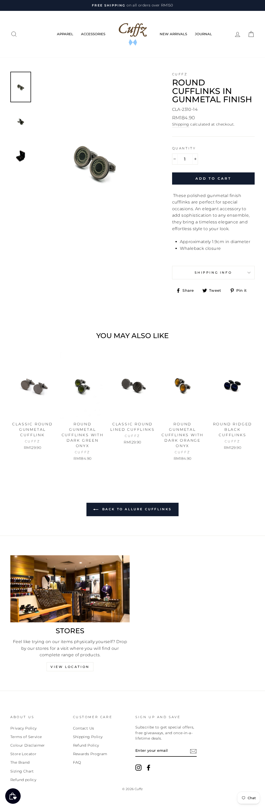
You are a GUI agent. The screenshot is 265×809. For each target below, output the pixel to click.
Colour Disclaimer (27, 745)
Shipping (180, 124)
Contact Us (83, 728)
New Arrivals (173, 34)
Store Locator (23, 754)
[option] (132, 5)
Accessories (93, 34)
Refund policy (23, 780)
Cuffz (180, 74)
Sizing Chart (22, 771)
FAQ (77, 762)
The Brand (20, 762)
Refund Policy (86, 745)
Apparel (65, 34)
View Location (70, 667)
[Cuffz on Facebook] (148, 767)
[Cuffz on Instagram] (138, 767)
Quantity (184, 148)
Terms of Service (26, 737)
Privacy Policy (23, 728)
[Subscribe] (193, 751)
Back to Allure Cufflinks (136, 509)
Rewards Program (90, 754)
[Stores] (70, 588)
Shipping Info (213, 272)
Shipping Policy (88, 737)
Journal (203, 34)
